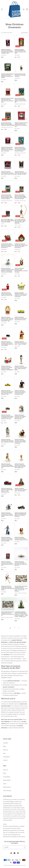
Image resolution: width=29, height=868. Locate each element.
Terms (4, 783)
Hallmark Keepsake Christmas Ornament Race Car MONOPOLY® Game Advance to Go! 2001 (7, 417)
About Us (5, 769)
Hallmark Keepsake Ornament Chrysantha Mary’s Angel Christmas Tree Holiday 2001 (20, 465)
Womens (5, 750)
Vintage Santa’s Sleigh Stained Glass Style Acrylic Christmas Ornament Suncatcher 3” (7, 245)
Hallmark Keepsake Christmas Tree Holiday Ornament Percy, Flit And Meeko (7, 514)
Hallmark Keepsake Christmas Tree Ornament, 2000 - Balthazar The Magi (7, 440)
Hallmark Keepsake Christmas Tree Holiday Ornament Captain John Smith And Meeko (6, 539)
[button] (2, 9)
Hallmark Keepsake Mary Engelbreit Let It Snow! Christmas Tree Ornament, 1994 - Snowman (7, 149)
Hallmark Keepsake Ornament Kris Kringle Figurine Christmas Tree (6, 294)
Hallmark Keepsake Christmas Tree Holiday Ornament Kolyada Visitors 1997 (7, 465)
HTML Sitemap (7, 790)
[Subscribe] (24, 847)
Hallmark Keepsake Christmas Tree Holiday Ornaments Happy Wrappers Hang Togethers (7, 368)
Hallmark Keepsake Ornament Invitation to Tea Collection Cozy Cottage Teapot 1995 (21, 294)
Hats (4, 753)
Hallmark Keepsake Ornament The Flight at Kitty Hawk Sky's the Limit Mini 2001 (21, 563)
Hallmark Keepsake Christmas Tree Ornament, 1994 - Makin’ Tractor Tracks (7, 173)
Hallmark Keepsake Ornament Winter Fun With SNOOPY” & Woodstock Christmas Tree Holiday (7, 270)
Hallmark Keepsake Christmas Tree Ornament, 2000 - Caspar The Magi (21, 343)
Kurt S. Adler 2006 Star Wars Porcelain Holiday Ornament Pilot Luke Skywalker (20, 221)
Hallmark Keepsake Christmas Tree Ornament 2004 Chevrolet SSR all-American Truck (7, 392)
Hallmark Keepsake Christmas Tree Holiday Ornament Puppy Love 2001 (21, 538)
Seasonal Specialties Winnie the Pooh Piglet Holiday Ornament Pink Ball (7, 124)
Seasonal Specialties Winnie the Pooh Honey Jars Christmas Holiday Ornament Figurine (20, 149)
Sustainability (7, 780)
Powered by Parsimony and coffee (19, 865)
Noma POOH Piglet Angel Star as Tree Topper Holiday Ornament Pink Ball (7, 220)
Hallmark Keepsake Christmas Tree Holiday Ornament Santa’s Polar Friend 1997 (20, 441)
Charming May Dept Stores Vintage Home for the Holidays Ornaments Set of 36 (7, 613)
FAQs (4, 773)
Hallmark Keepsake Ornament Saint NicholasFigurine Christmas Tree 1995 (21, 270)
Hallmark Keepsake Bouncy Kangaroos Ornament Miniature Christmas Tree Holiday (7, 75)
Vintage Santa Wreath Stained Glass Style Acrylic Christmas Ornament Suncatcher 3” (21, 245)
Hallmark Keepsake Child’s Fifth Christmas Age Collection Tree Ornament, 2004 (7, 100)
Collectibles (6, 756)
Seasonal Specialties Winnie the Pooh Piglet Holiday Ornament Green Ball (21, 100)
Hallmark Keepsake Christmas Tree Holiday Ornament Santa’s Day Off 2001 (7, 563)
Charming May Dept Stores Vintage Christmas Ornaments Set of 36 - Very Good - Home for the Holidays (21, 589)
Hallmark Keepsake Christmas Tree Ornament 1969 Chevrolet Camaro (21, 318)
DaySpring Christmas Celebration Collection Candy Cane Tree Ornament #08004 (7, 588)
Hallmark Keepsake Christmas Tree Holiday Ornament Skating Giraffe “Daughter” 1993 (7, 51)
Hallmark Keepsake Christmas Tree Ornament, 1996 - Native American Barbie (21, 368)
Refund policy (7, 787)
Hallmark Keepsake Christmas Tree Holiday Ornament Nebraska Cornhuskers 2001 (20, 392)
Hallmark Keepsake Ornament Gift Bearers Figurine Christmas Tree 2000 (20, 51)
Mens (4, 746)
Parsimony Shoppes (9, 865)
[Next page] (18, 627)
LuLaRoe (5, 743)
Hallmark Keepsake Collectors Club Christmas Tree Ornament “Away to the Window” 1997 (7, 319)
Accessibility (6, 776)
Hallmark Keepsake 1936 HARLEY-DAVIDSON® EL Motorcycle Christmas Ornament (20, 514)
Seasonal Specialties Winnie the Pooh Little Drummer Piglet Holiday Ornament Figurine (7, 196)
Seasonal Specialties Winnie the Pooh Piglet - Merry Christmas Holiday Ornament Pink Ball (20, 196)
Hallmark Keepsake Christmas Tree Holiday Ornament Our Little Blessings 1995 (20, 417)
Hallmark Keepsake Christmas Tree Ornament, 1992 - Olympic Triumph (21, 173)
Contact (5, 760)
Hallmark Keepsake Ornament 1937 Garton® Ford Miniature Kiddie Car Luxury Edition (7, 343)
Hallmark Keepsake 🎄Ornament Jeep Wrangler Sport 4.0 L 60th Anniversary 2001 (7, 490)
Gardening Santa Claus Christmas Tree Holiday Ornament (20, 75)
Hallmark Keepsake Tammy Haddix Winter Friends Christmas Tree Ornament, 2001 (21, 124)
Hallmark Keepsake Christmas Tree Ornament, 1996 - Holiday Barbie (21, 489)
